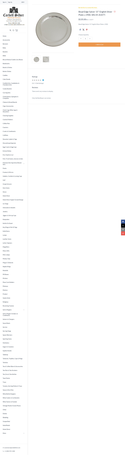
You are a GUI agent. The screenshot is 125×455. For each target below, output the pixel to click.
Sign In (4, 2)
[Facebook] (80, 29)
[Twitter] (83, 29)
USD (22, 2)
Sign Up (10, 2)
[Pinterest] (86, 29)
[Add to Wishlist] (114, 11)
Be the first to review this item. (88, 7)
